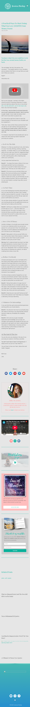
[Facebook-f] (19, 695)
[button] (27, 5)
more (12, 410)
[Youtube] (11, 440)
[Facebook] (18, 440)
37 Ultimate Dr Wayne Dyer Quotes (11, 658)
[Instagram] (15, 440)
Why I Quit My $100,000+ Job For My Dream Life (13, 106)
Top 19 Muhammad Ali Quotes (10, 616)
